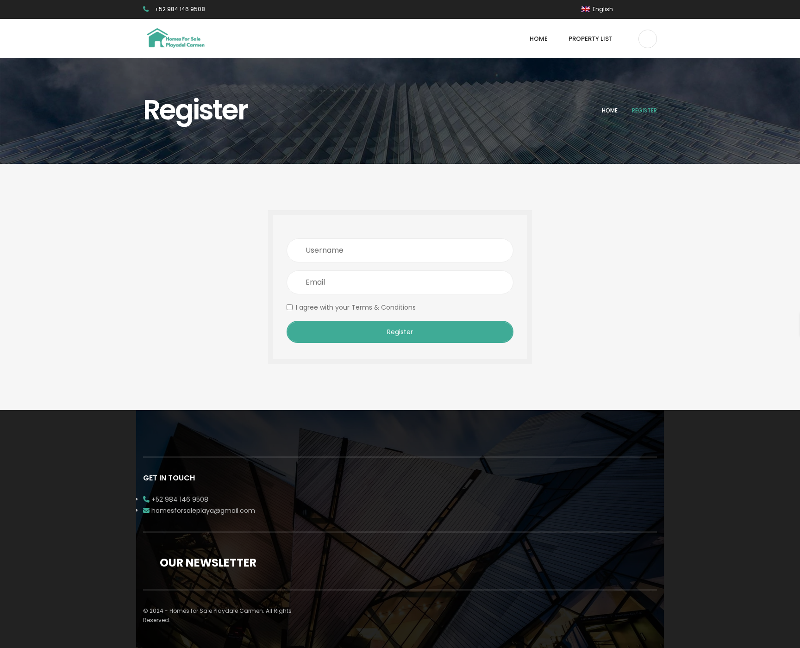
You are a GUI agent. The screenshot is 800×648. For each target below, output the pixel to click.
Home (610, 110)
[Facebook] (641, 9)
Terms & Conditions (383, 307)
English (602, 9)
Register (400, 331)
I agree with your (356, 307)
